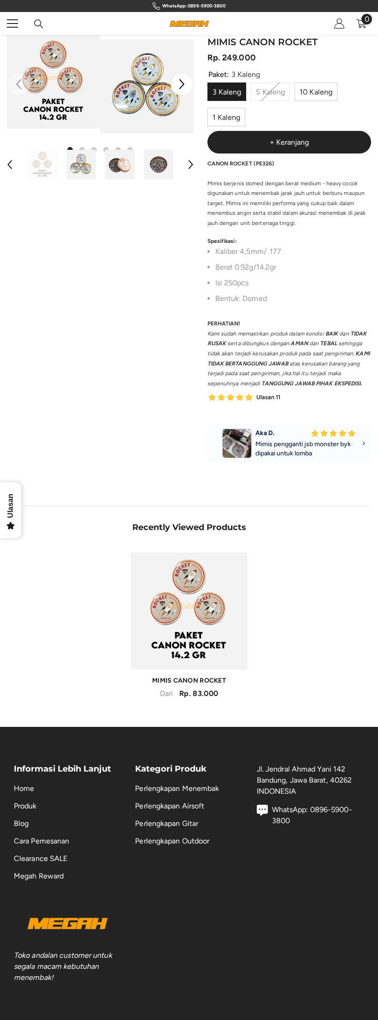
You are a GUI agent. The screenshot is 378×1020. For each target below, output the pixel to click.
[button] (182, 84)
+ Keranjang (289, 142)
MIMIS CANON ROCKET (189, 680)
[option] (53, 82)
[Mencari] (38, 23)
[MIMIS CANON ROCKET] (189, 611)
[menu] (12, 23)
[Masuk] (339, 23)
